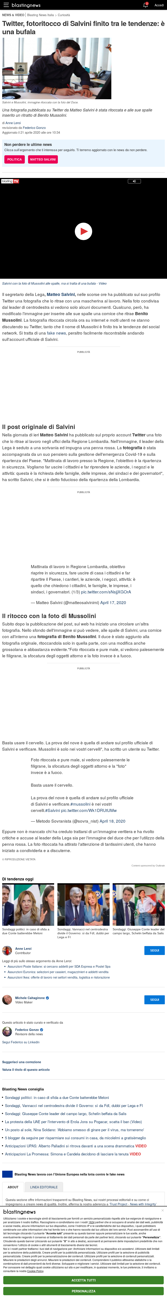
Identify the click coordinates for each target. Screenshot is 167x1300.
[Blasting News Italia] (26, 5)
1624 (92, 1222)
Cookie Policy (35, 1271)
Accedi (159, 5)
